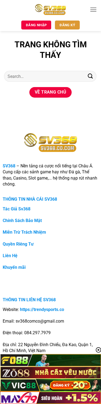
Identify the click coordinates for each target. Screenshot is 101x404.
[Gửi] (90, 76)
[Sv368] (50, 9)
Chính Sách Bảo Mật (22, 220)
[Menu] (93, 9)
